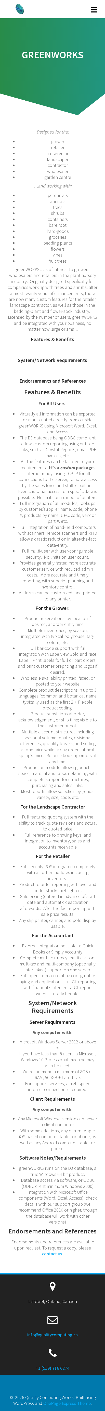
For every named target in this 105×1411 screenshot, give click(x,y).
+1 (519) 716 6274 (52, 1368)
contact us (52, 1254)
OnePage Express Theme (67, 1403)
